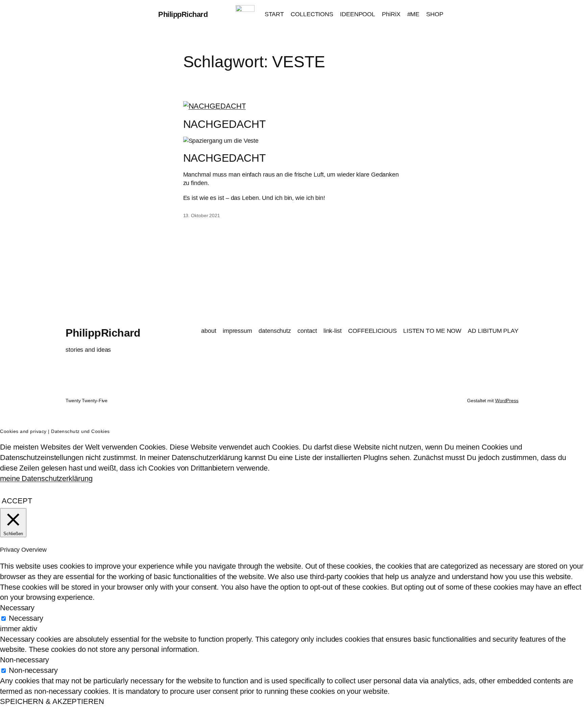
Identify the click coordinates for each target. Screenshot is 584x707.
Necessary (26, 618)
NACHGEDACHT (224, 124)
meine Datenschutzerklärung (46, 478)
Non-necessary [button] (24, 660)
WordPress (506, 400)
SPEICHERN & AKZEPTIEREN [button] (52, 701)
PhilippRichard (183, 14)
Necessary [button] (17, 607)
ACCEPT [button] (17, 501)
